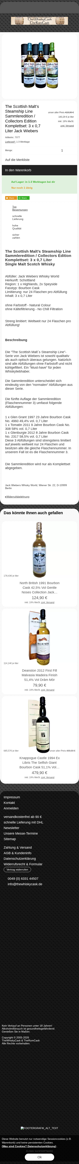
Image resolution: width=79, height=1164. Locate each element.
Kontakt (9, 803)
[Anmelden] (52, 8)
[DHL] (9, 912)
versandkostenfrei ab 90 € (23, 817)
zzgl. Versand (47, 602)
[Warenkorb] (65, 8)
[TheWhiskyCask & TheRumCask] (39, 14)
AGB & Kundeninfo (17, 853)
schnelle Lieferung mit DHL (23, 822)
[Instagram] (16, 897)
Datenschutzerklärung (20, 858)
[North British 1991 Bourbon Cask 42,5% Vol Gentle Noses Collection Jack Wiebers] (39, 549)
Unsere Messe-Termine (21, 833)
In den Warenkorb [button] (18, 170)
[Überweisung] (23, 912)
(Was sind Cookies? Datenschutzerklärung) (29, 1146)
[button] (7, 8)
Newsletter (11, 828)
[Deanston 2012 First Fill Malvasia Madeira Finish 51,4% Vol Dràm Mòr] (39, 637)
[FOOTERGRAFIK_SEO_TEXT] (39, 1128)
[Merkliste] (59, 8)
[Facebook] (6, 897)
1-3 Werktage (17, 142)
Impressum (12, 797)
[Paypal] (37, 912)
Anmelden (11, 808)
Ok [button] (39, 1157)
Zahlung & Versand (18, 847)
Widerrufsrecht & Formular (23, 864)
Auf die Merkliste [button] (17, 160)
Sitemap (10, 839)
